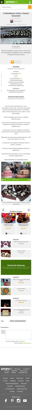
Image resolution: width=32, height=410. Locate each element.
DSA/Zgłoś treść (23, 372)
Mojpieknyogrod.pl (22, 388)
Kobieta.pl (10, 386)
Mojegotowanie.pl (20, 386)
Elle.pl (27, 380)
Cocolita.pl (20, 391)
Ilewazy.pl (20, 380)
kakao (20, 78)
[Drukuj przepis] (19, 61)
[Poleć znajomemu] (16, 61)
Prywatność (26, 369)
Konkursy (6, 370)
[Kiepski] (13, 47)
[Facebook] (6, 400)
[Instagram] (19, 400)
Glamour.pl (24, 383)
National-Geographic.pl (12, 383)
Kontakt (7, 372)
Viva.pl (27, 378)
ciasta (11, 321)
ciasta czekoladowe (20, 321)
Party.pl (5, 380)
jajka (16, 75)
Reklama (13, 372)
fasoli (20, 73)
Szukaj (30, 7)
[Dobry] (16, 47)
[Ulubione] (13, 214)
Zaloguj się (22, 341)
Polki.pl (12, 378)
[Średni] (14, 47)
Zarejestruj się (27, 343)
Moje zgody (17, 369)
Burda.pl (12, 391)
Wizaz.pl (5, 378)
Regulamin (14, 370)
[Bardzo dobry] (17, 47)
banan (16, 77)
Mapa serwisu (23, 370)
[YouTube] (25, 400)
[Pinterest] (13, 400)
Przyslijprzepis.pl (9, 388)
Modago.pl (13, 380)
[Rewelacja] (19, 47)
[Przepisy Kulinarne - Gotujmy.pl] (11, 1)
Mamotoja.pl (19, 378)
